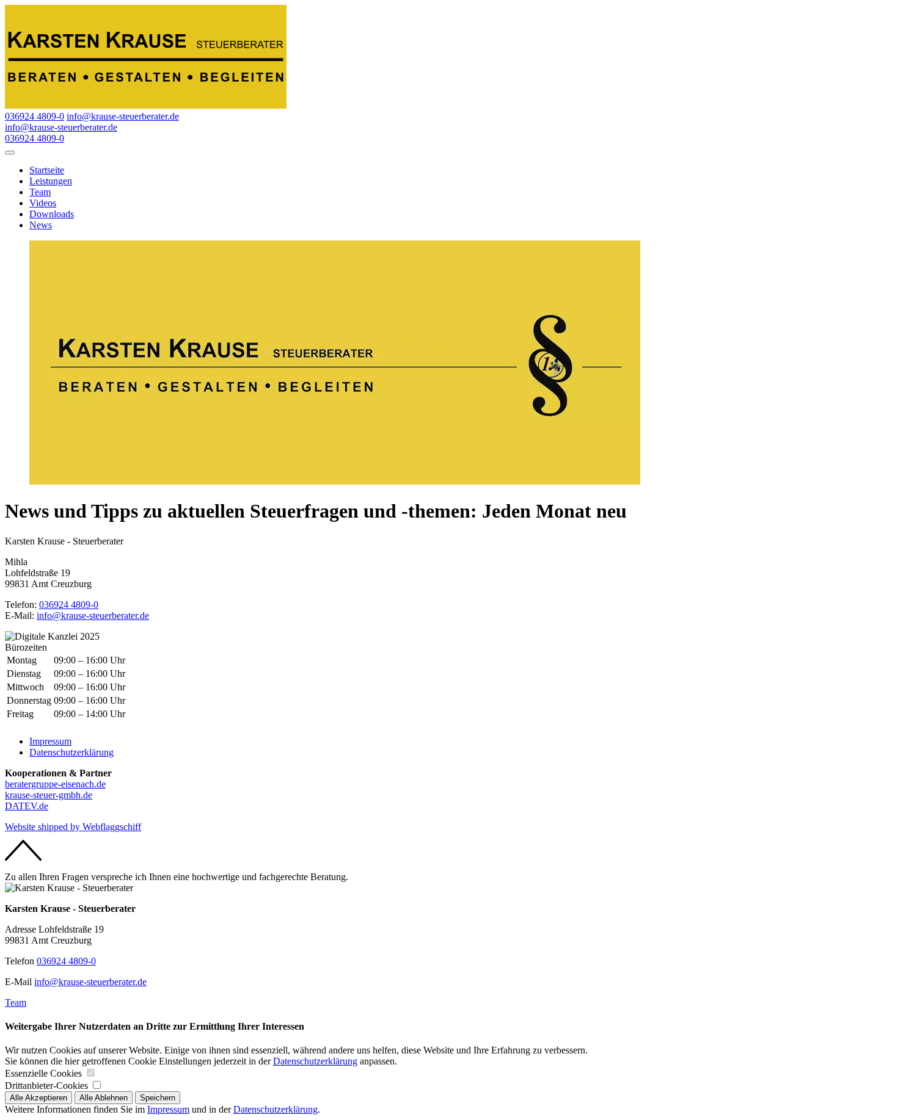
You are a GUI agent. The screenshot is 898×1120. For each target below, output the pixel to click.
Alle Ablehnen (103, 1097)
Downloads (51, 214)
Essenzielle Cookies (43, 1073)
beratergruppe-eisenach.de (55, 784)
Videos (42, 203)
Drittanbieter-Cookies (46, 1085)
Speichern (157, 1097)
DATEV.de (26, 806)
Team (40, 192)
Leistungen (50, 181)
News (40, 225)
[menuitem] (461, 170)
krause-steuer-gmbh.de (48, 795)
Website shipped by (73, 827)
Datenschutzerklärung (71, 752)
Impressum (50, 741)
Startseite (46, 170)
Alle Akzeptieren (38, 1097)
